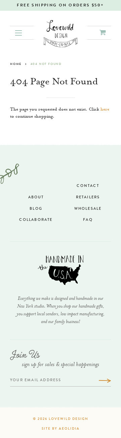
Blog (36, 209)
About (36, 197)
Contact (88, 186)
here (104, 109)
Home (16, 64)
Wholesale (88, 209)
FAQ (88, 220)
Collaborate (35, 220)
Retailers (88, 197)
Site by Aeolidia (61, 429)
